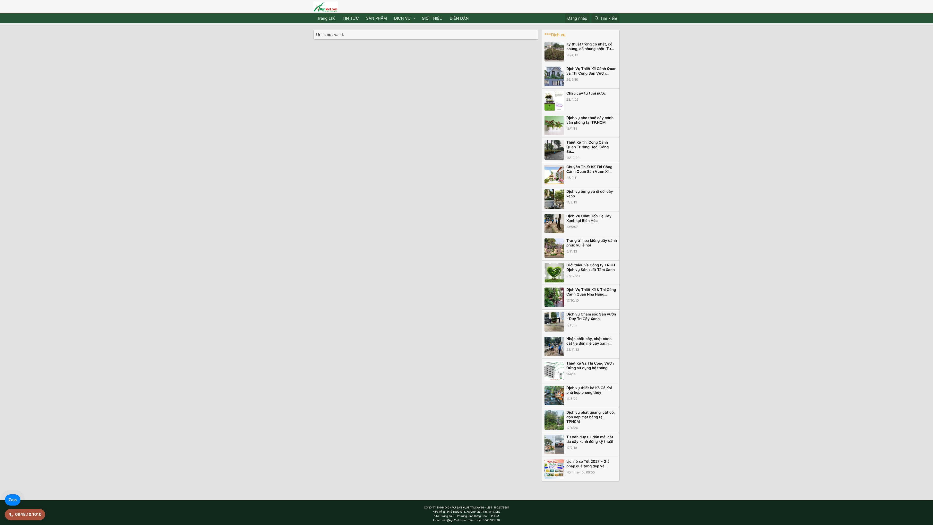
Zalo (13, 499)
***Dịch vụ (554, 34)
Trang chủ (326, 18)
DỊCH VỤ (402, 18)
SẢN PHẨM (376, 18)
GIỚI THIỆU (432, 18)
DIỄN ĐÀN (459, 18)
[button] (414, 18)
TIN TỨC (351, 18)
